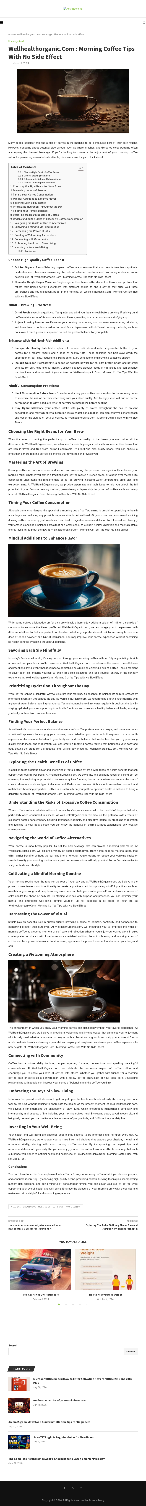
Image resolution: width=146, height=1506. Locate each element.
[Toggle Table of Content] (79, 168)
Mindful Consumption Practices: (40, 182)
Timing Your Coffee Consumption (33, 194)
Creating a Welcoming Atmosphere (35, 235)
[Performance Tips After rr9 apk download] (19, 1405)
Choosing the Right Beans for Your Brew (37, 186)
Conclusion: (30, 251)
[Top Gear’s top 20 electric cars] (40, 1269)
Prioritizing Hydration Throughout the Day (37, 206)
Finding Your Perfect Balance (30, 210)
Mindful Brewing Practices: (37, 176)
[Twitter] (72, 1488)
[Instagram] (81, 1488)
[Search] (144, 23)
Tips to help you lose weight (105, 1294)
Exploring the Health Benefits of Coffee (36, 214)
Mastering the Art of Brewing (30, 190)
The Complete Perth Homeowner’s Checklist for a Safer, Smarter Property (56, 1458)
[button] (15, 1277)
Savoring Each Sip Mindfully (29, 202)
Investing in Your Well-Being (31, 247)
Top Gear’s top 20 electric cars (41, 1294)
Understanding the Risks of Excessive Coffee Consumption (48, 219)
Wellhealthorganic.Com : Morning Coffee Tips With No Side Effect (46, 1207)
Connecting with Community (31, 239)
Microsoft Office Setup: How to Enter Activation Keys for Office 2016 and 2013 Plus (82, 1381)
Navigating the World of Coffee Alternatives (40, 223)
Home (11, 34)
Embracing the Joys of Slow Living (35, 243)
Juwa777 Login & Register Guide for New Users (63, 1437)
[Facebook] (64, 1488)
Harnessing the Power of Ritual (32, 231)
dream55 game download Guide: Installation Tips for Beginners (49, 1422)
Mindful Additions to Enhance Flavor (34, 198)
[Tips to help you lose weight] (105, 1269)
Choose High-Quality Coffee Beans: (42, 172)
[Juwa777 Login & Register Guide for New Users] (19, 1442)
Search (12, 1345)
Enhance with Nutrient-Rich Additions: (43, 179)
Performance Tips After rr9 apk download (59, 1400)
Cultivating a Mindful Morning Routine (36, 227)
